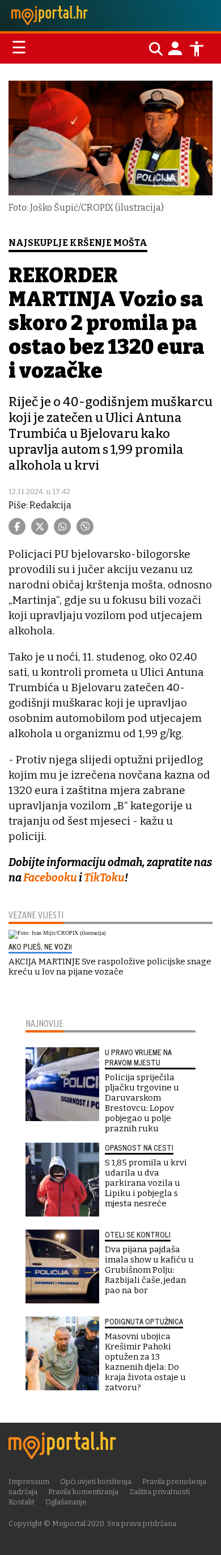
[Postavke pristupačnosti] (197, 49)
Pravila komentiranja (83, 1491)
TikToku (104, 877)
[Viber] (85, 526)
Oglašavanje (66, 1502)
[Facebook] (17, 526)
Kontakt (21, 1502)
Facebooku (50, 877)
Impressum (28, 1481)
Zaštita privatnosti (159, 1491)
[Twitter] (39, 526)
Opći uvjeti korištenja (95, 1481)
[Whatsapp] (62, 526)
